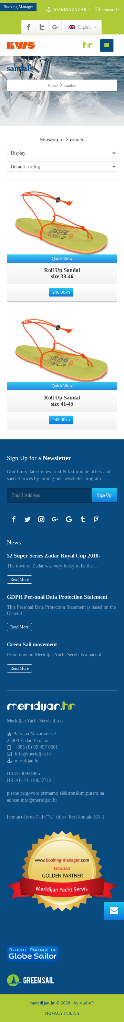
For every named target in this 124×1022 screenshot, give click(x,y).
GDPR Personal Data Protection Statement (57, 597)
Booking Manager (18, 6)
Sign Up (104, 495)
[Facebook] (28, 27)
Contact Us (111, 9)
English (84, 27)
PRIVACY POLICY (62, 1013)
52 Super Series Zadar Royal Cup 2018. (53, 556)
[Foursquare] (96, 519)
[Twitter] (42, 27)
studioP (87, 1002)
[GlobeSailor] (33, 953)
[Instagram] (41, 519)
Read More (19, 579)
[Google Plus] (55, 27)
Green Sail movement (32, 644)
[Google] (69, 519)
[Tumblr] (83, 519)
